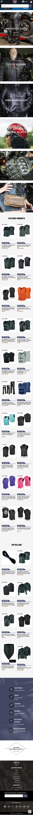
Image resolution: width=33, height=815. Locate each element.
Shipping (17, 780)
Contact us (16, 782)
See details (16, 751)
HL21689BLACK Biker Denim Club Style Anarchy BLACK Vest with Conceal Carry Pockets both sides (8, 372)
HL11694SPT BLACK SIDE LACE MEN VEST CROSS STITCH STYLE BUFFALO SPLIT (23, 467)
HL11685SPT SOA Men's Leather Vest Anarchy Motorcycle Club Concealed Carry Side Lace (23, 278)
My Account (17, 776)
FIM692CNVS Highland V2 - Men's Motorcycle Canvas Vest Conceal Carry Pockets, (8, 604)
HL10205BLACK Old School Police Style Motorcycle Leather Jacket (23, 604)
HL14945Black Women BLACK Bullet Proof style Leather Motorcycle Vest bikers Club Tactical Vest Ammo (9, 341)
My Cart (16, 774)
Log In (16, 772)
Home (16, 770)
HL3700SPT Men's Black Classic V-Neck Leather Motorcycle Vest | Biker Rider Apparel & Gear (7, 467)
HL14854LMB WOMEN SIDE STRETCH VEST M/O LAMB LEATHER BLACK (8, 308)
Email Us (16, 789)
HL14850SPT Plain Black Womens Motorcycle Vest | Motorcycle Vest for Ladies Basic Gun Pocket (23, 573)
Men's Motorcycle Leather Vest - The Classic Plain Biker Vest (9, 635)
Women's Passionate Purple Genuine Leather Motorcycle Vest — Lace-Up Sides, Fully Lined (9, 498)
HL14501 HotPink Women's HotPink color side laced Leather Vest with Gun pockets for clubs (23, 498)
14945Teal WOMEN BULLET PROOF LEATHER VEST (8, 434)
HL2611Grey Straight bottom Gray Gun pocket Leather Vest (24, 246)
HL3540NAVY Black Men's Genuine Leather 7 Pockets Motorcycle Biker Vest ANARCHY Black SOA (8, 529)
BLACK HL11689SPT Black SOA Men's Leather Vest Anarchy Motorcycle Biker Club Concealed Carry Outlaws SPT (23, 636)
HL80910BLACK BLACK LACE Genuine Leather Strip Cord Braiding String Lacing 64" (8, 572)
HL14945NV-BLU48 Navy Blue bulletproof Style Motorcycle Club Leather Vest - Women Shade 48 (24, 404)
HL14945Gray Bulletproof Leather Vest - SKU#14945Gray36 (23, 371)
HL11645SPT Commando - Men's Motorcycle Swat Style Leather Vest (9, 277)
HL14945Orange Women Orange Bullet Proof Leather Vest (24, 308)
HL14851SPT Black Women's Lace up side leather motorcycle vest (8, 246)
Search (16, 765)
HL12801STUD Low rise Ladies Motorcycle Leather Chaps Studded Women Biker (9, 403)
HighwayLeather (19, 813)
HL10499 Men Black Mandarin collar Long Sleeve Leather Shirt (24, 667)
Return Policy (16, 778)
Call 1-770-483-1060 (16, 787)
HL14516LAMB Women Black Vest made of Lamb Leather (24, 528)
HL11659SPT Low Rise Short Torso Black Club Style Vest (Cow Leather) (23, 434)
